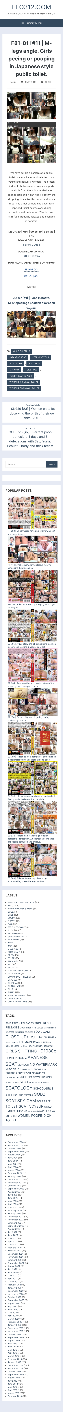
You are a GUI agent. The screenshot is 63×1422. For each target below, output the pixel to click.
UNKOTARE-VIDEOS (17, 1001)
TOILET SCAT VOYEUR (20, 376)
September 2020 (16, 1300)
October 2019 (14, 1334)
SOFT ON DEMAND (17, 995)
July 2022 (12, 1232)
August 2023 (14, 1192)
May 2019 (12, 1350)
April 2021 (12, 1278)
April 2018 (12, 1390)
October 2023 (14, 1185)
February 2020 (15, 1322)
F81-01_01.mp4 (31, 244)
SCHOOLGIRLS (43, 1088)
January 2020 (14, 1325)
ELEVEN (11, 921)
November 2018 (15, 1368)
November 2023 (16, 1182)
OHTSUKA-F (14, 952)
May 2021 (12, 1275)
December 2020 (16, 1291)
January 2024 (14, 1176)
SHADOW (12, 980)
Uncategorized (15, 998)
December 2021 (15, 1254)
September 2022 (16, 1226)
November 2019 (15, 1331)
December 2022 (16, 1216)
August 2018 (14, 1377)
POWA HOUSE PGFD (18, 970)
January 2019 (14, 1362)
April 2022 (13, 1241)
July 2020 (12, 1306)
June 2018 (13, 1384)
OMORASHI (25, 1069)
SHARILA (12, 983)
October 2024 (14, 1148)
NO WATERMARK (43, 1064)
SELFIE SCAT (12, 1095)
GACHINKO (13, 933)
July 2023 (12, 1195)
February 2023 (15, 1210)
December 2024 (16, 1142)
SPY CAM (14, 369)
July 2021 (12, 1269)
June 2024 (13, 1161)
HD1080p (46, 1051)
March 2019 (13, 1356)
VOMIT (23, 1111)
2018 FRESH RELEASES (20, 1023)
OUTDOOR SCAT (15, 1073)
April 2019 (12, 1353)
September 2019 (16, 1337)
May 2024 (13, 1164)
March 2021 (13, 1281)
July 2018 (12, 1381)
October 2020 (14, 1297)
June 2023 (13, 1198)
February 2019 (15, 1359)
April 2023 (13, 1204)
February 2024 (15, 1173)
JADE (10, 942)
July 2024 (12, 1157)
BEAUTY (12, 905)
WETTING (32, 1111)
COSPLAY (35, 1037)
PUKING (16, 1082)
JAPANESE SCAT (17, 357)
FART (32, 1042)
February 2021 (15, 1284)
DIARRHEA (49, 1037)
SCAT (24, 1082)
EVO (10, 924)
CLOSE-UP (16, 1036)
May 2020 (13, 1312)
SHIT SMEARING (26, 1095)
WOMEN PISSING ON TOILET (23, 382)
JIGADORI (23, 1064)
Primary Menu (33, 22)
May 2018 (12, 1387)
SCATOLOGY (15, 363)
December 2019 (15, 1328)
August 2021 (14, 1266)
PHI (9, 964)
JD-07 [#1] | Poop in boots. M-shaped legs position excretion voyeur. (31, 303)
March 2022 (14, 1244)
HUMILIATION (15, 1058)
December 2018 (15, 1365)
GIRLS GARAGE (15, 936)
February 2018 (15, 1396)
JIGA (10, 946)
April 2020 (13, 1315)
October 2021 (14, 1260)
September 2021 (16, 1263)
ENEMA (24, 1042)
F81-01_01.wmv (31, 255)
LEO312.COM (31, 7)
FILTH (48, 82)
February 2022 (15, 1247)
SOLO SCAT (34, 363)
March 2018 (13, 1393)
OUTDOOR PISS (38, 1069)
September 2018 (16, 1374)
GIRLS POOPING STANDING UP (37, 1046)
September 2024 (16, 1151)
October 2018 (14, 1371)
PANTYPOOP (32, 1072)
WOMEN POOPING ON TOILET (24, 388)
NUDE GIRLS (12, 1069)
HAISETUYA (13, 939)
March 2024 (14, 1170)
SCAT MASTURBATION (39, 1082)
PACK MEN (13, 961)
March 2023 (14, 1207)
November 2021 (15, 1257)
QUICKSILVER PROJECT (19, 977)
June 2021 (13, 1272)
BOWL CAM (41, 1031)
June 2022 (13, 1235)
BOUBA (11, 912)
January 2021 (14, 1288)
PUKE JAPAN (14, 973)
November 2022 (16, 1219)
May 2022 (13, 1238)
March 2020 (14, 1319)
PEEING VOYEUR (40, 357)
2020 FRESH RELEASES (32, 1027)
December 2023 (16, 1179)
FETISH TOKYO (15, 927)
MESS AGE (13, 949)
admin (13, 82)
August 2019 (14, 1340)
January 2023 (14, 1213)
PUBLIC (9, 1082)
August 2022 (14, 1229)
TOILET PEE (31, 369)
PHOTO (11, 967)
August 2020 (14, 1303)
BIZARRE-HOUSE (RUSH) (20, 908)
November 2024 (16, 1145)
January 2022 (14, 1250)
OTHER (11, 958)
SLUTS (11, 992)
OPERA (11, 955)
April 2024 (13, 1167)
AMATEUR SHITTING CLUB (21, 902)
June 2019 (13, 1346)
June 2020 (13, 1309)
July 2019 (12, 1343)
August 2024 (14, 1154)
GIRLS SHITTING (21, 351)
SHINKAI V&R (14, 986)
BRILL (10, 915)
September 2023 (16, 1188)
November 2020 (16, 1294)
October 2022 (14, 1223)
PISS (48, 1077)
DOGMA (11, 918)
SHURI (11, 989)
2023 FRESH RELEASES (24, 1032)
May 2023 (13, 1201)
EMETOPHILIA (12, 1042)
